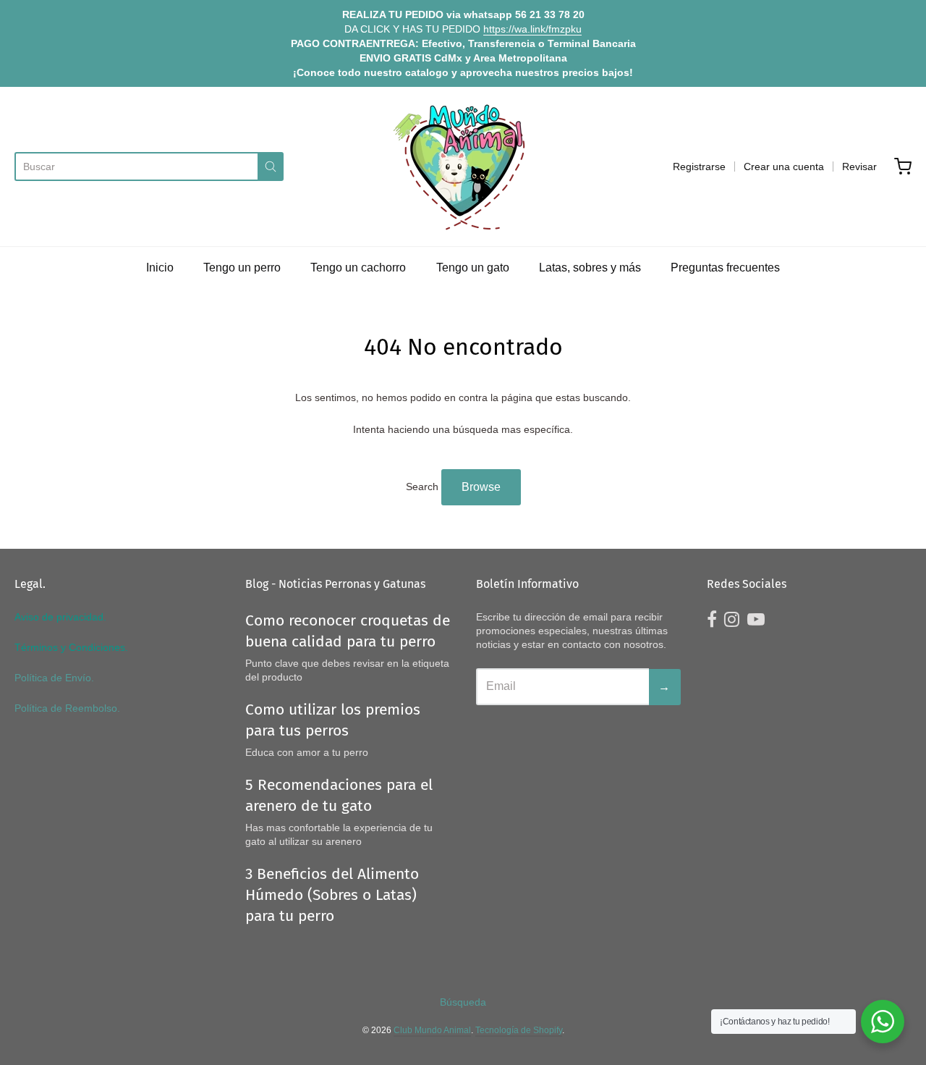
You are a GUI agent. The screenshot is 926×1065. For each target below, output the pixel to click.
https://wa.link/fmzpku (532, 29)
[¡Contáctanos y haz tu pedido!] (882, 1021)
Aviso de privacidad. (60, 617)
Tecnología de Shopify (518, 1030)
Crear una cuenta (784, 166)
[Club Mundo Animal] (463, 166)
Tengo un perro (242, 267)
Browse (481, 487)
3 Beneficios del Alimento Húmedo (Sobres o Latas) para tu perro (332, 894)
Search (422, 486)
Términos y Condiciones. (71, 647)
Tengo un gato (472, 267)
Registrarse (699, 166)
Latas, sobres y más (590, 267)
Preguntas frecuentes (725, 267)
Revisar (859, 166)
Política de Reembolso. (67, 708)
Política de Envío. (54, 677)
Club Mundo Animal (432, 1030)
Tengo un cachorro (358, 267)
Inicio (160, 267)
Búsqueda (463, 1002)
